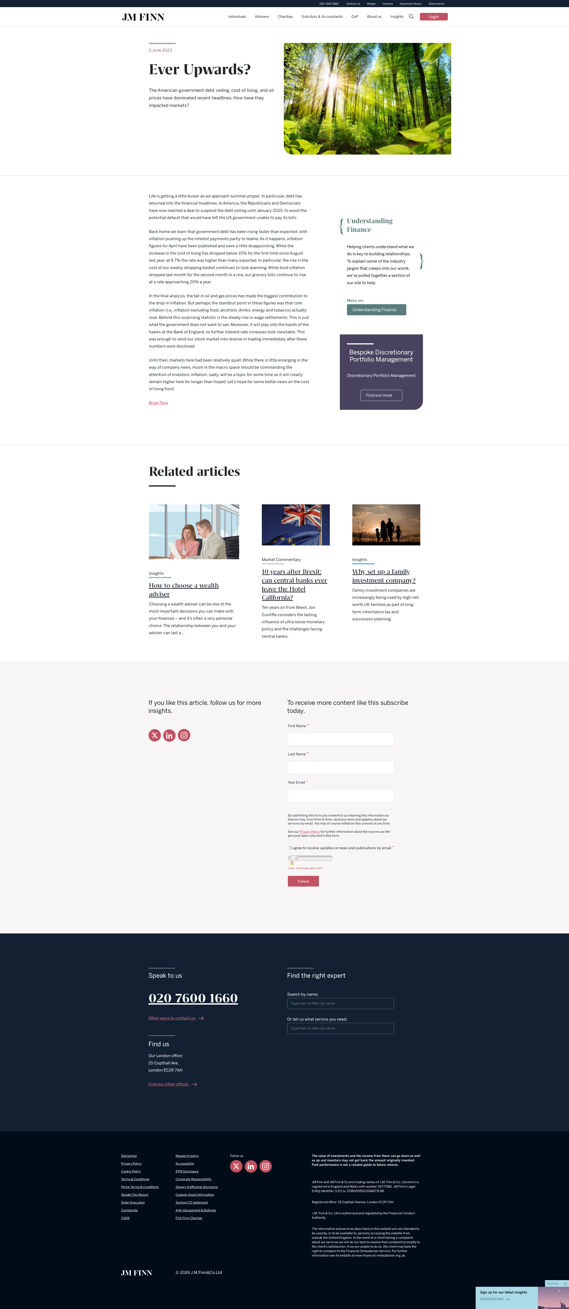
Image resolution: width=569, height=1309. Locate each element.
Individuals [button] (237, 16)
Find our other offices (168, 1084)
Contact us (353, 3)
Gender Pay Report (134, 1195)
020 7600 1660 (329, 3)
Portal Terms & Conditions (140, 1187)
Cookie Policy (131, 1171)
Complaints (129, 1210)
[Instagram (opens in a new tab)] (184, 735)
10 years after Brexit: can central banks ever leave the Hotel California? (294, 584)
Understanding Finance (374, 309)
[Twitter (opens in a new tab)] (154, 735)
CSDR (125, 1218)
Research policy (187, 1156)
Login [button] (434, 16)
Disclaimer (129, 1156)
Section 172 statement (192, 1202)
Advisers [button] (262, 16)
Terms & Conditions (135, 1179)
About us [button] (374, 16)
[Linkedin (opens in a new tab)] (169, 735)
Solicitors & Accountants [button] (322, 16)
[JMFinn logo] (143, 17)
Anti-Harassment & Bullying (196, 1210)
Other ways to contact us (172, 1018)
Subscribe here (492, 1299)
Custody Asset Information (195, 1195)
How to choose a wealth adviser (184, 590)
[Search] (411, 17)
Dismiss (553, 1283)
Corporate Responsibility (193, 1179)
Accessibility (185, 1164)
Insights (397, 16)
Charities (285, 16)
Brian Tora (158, 402)
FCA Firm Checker (189, 1218)
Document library (411, 3)
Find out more (379, 395)
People (371, 3)
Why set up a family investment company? (384, 576)
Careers (388, 3)
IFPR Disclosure (187, 1171)
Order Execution (133, 1202)
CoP (354, 16)
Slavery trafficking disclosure (197, 1187)
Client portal (436, 3)
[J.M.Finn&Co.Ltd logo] (136, 1272)
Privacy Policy (310, 832)
